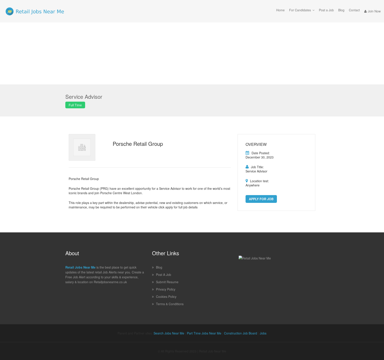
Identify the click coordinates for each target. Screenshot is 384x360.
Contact (354, 10)
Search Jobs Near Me (169, 333)
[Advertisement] (192, 53)
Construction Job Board (240, 333)
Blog (341, 10)
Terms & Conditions (170, 304)
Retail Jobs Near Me (80, 267)
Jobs (263, 333)
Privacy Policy (165, 289)
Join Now (374, 11)
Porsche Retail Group (138, 143)
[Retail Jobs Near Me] (34, 11)
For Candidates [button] (300, 10)
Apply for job (261, 199)
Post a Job (326, 10)
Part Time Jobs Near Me (204, 333)
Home (280, 10)
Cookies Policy (166, 296)
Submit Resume (167, 282)
